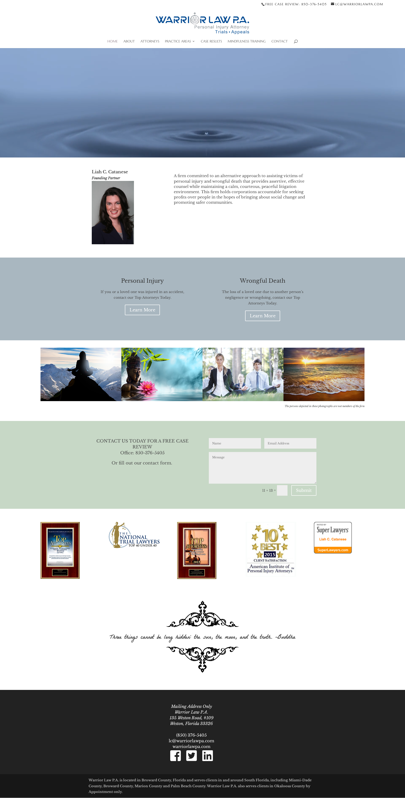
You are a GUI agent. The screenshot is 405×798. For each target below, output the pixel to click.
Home (112, 41)
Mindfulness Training (247, 41)
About (129, 41)
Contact (279, 41)
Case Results (211, 41)
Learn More (142, 309)
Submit (304, 490)
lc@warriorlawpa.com (191, 740)
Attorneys (149, 41)
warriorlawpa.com (192, 746)
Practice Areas (178, 41)
